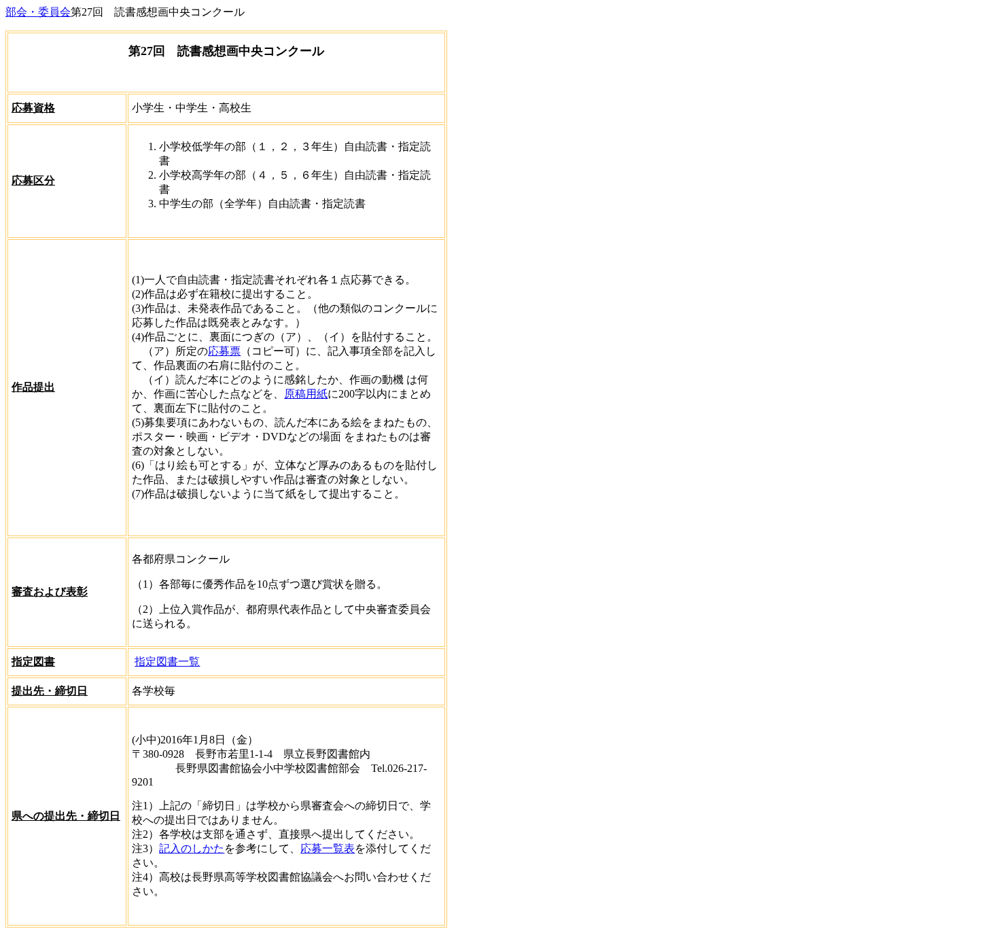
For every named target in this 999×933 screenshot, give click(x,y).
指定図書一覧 (167, 661)
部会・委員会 (38, 12)
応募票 (224, 351)
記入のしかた (191, 848)
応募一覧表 (327, 848)
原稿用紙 (306, 394)
